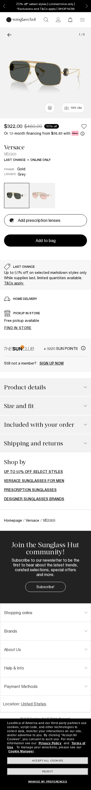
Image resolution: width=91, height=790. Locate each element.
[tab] (45, 613)
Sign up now (51, 363)
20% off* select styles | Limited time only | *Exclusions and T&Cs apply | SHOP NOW (45, 6)
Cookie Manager (21, 751)
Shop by (15, 462)
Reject (47, 771)
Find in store (18, 328)
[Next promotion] (87, 6)
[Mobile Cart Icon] (70, 20)
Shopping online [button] (18, 612)
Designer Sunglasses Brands (34, 499)
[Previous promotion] (4, 6)
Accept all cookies (47, 760)
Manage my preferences (47, 781)
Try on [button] (76, 108)
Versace (14, 147)
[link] (58, 20)
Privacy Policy (50, 743)
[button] (82, 20)
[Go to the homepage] (21, 19)
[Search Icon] (46, 20)
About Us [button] (12, 649)
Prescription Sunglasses (30, 490)
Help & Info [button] (14, 667)
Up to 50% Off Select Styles (33, 472)
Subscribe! (45, 587)
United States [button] (33, 703)
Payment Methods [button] (21, 686)
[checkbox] (84, 126)
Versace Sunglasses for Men (34, 481)
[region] (45, 275)
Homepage (13, 520)
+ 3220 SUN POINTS (61, 348)
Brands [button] (10, 631)
